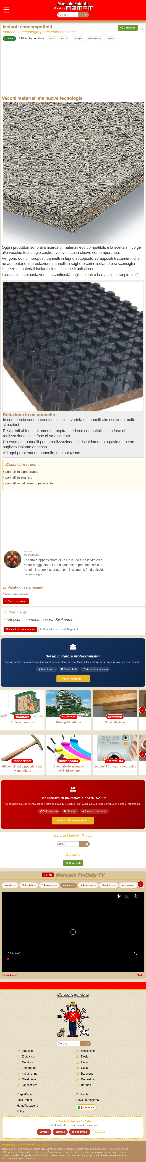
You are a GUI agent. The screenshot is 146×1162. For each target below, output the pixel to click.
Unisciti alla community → (73, 820)
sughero (110, 39)
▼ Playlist (139, 975)
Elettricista (29, 885)
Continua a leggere (33, 574)
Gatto (84, 1067)
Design (85, 1056)
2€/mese (60, 1131)
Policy (21, 1111)
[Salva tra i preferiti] (141, 28)
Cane (84, 1062)
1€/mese (44, 1131)
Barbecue (86, 1073)
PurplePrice (24, 1094)
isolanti (52, 39)
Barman (85, 1085)
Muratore (59, 8)
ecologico (78, 39)
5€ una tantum (80, 1131)
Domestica (87, 1079)
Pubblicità (82, 1094)
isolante (64, 39)
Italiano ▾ (88, 1107)
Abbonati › (100, 1132)
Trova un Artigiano (87, 1099)
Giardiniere (109, 885)
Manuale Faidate (73, 3)
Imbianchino (88, 885)
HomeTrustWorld (27, 1105)
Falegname (49, 885)
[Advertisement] (73, 69)
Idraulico (10, 885)
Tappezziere (29, 1085)
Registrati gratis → (73, 678)
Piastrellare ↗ (9, 975)
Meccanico (128, 885)
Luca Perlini (24, 1099)
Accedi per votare (17, 601)
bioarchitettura (94, 39)
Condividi (129, 27)
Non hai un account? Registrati (60, 629)
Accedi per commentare (21, 629)
